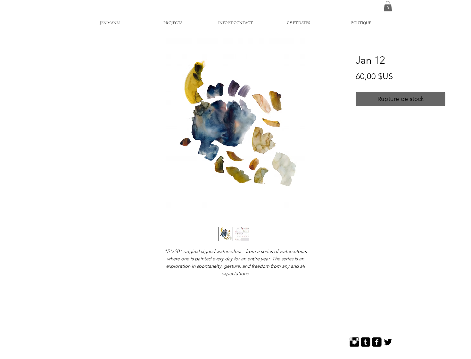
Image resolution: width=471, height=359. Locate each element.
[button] (388, 6)
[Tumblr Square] (365, 342)
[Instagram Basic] (354, 342)
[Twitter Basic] (388, 342)
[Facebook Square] (377, 342)
